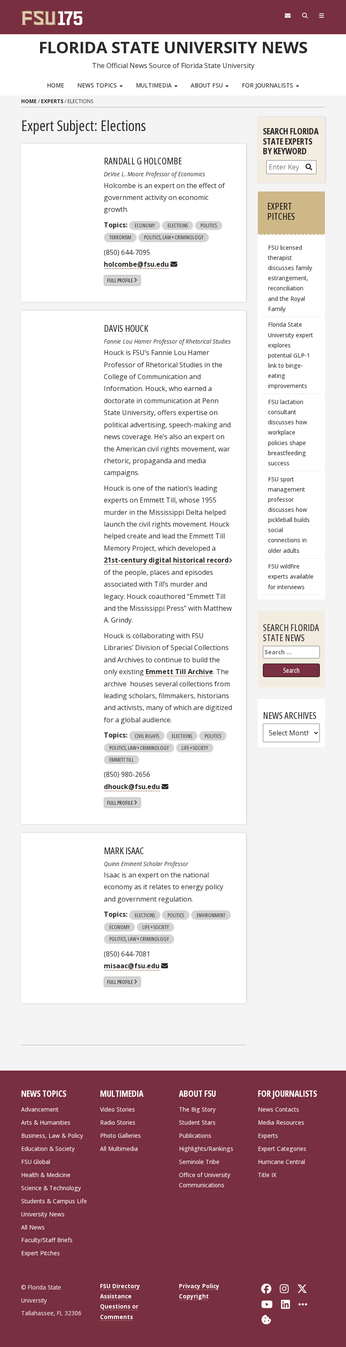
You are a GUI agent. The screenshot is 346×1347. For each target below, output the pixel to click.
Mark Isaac (124, 850)
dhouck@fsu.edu (132, 786)
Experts (52, 101)
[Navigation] (322, 15)
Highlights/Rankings (206, 1149)
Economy (145, 225)
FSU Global (35, 1162)
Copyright (194, 1296)
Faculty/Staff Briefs (47, 1240)
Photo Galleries (120, 1135)
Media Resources (281, 1122)
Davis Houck (126, 328)
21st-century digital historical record (166, 560)
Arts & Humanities (45, 1122)
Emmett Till (121, 759)
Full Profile (120, 280)
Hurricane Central (281, 1162)
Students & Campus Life (54, 1201)
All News (33, 1227)
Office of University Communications (204, 1180)
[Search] (305, 15)
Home (55, 85)
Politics (208, 225)
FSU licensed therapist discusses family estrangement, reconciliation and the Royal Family (290, 278)
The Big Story (197, 1109)
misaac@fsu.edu (131, 965)
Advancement (40, 1109)
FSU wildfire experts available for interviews (291, 576)
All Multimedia (119, 1149)
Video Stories (117, 1109)
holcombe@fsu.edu (136, 264)
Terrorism (120, 237)
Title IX (267, 1175)
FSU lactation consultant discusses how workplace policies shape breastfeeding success (287, 432)
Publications (195, 1135)
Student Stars (197, 1122)
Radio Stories (117, 1122)
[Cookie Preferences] (266, 1319)
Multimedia (154, 85)
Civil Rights (147, 736)
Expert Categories (282, 1149)
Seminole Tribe (199, 1162)
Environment (211, 915)
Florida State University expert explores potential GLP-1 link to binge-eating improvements (290, 355)
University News (43, 1214)
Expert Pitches (40, 1253)
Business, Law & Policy (52, 1135)
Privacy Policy (199, 1286)
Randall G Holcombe (143, 160)
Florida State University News (173, 47)
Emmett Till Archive (179, 671)
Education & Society (48, 1149)
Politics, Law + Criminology (173, 237)
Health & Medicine (45, 1175)
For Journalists (268, 85)
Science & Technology (51, 1188)
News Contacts (278, 1109)
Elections (178, 225)
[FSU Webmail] (287, 15)
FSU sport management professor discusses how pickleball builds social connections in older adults (289, 515)
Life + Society (194, 747)
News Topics (98, 85)
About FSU (207, 85)
